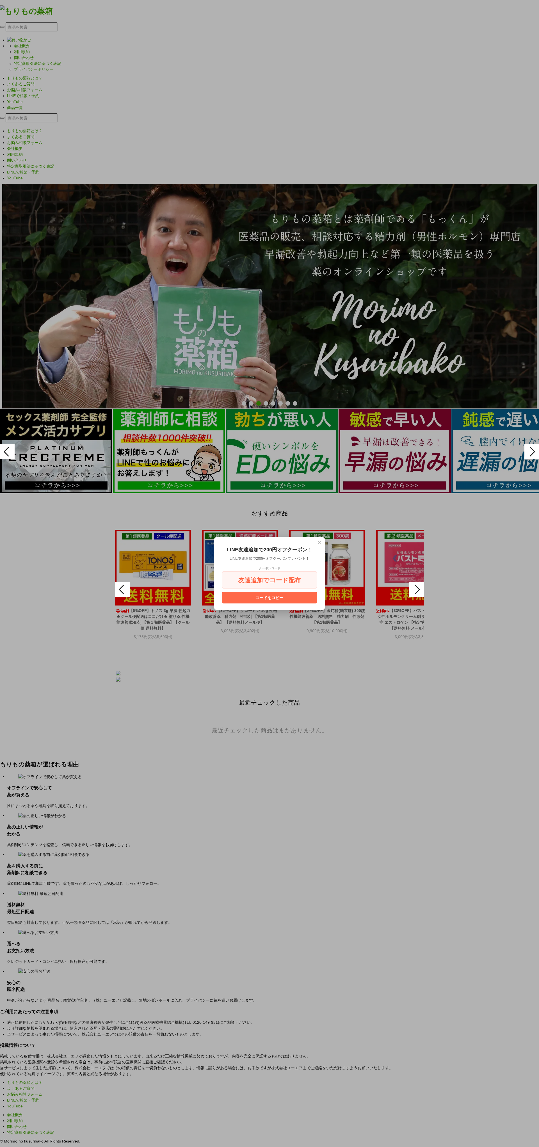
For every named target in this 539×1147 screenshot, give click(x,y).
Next (531, 451)
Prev (7, 451)
